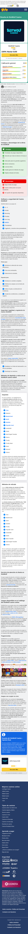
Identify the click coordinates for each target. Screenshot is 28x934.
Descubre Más (14, 55)
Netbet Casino (5, 793)
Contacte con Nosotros (9, 912)
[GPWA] (6, 859)
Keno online (5, 845)
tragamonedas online (10, 611)
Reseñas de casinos (7, 824)
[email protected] (11, 584)
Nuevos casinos (6, 812)
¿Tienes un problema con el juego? (10, 849)
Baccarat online (6, 840)
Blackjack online (6, 835)
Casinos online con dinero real (9, 807)
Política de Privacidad (18, 909)
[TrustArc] (14, 867)
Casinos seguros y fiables (8, 810)
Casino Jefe (5, 798)
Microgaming (19, 617)
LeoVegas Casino (6, 789)
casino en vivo (14, 613)
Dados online (5, 842)
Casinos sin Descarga (7, 819)
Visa (7, 410)
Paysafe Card (10, 425)
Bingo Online (5, 847)
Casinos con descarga (7, 821)
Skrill (7, 419)
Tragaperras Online (6, 833)
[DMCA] (14, 859)
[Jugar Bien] (6, 871)
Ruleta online (5, 838)
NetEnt (7, 222)
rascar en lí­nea (6, 614)
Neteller (8, 422)
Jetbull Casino (5, 791)
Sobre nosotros (6, 909)
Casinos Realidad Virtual (8, 826)
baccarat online (12, 705)
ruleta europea (16, 662)
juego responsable (13, 358)
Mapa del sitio (5, 852)
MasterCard (9, 416)
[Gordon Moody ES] (14, 863)
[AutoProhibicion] (14, 871)
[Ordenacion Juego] (6, 875)
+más (3, 800)
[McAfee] (6, 863)
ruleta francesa (22, 660)
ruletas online (10, 660)
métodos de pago (7, 126)
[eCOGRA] (6, 867)
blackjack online (20, 685)
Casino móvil (5, 817)
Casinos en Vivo (6, 814)
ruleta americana (6, 662)
